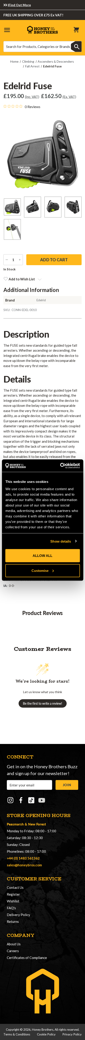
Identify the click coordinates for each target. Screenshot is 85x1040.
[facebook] (20, 800)
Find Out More (15, 5)
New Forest (37, 824)
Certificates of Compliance (27, 958)
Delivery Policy (18, 915)
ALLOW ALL (42, 556)
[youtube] (41, 800)
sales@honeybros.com (24, 865)
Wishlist (13, 901)
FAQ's (11, 908)
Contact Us (15, 887)
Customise (40, 570)
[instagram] (10, 800)
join (67, 785)
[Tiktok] (31, 800)
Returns (13, 921)
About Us (14, 944)
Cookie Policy (46, 1034)
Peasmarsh (15, 824)
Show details (60, 541)
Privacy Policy (72, 1034)
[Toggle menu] (7, 29)
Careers (13, 951)
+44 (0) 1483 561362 (23, 858)
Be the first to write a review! (42, 703)
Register (13, 894)
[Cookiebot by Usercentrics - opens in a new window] (60, 466)
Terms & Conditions (16, 1034)
